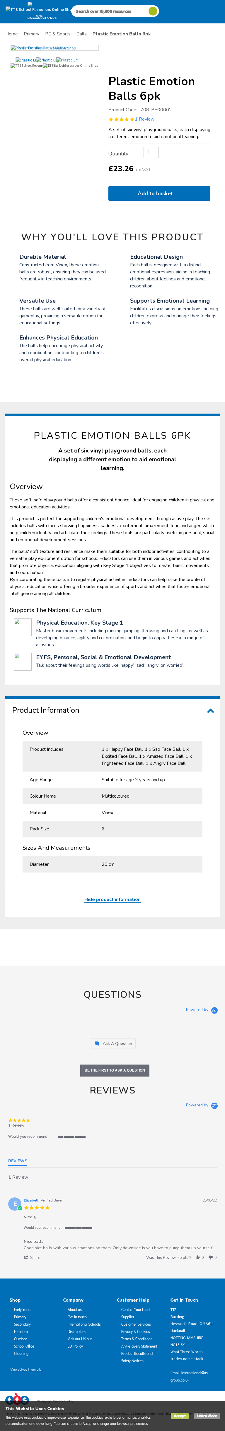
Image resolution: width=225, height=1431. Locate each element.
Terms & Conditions (136, 1339)
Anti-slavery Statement (139, 1346)
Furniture (21, 1331)
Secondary (22, 1324)
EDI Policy (75, 1346)
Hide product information (112, 899)
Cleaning (21, 1353)
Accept (180, 1415)
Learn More (207, 1415)
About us (75, 1309)
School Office (24, 1346)
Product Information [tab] (45, 710)
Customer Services (136, 1324)
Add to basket (157, 193)
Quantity (118, 153)
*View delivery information (26, 1370)
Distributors (77, 1331)
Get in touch (77, 1317)
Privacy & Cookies (135, 1331)
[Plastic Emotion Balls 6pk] (54, 47)
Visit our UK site (80, 1339)
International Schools (84, 1324)
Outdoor (20, 1339)
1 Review (144, 119)
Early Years (22, 1309)
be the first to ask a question (115, 1070)
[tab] (113, 1043)
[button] (35, 1257)
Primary (20, 1317)
